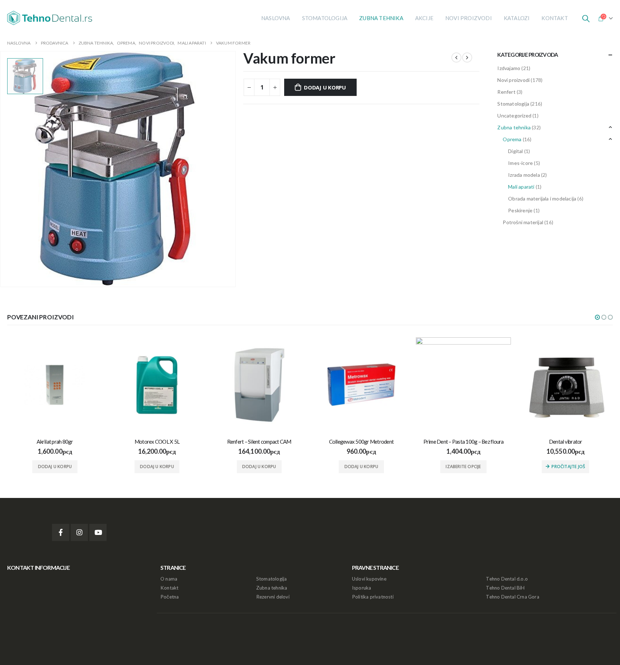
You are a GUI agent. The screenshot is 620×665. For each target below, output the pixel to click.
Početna (169, 597)
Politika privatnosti (373, 597)
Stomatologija (325, 18)
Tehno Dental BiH (505, 588)
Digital (515, 151)
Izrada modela (524, 175)
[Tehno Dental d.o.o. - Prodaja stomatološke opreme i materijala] (52, 18)
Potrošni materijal (523, 222)
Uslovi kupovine (369, 579)
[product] (55, 385)
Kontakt (554, 18)
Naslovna (275, 18)
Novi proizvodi (468, 18)
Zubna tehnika (381, 18)
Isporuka (361, 588)
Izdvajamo (508, 68)
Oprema (512, 139)
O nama (168, 579)
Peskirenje (520, 210)
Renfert (506, 92)
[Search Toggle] (586, 18)
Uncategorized (514, 115)
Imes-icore (520, 163)
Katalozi (517, 18)
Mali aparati (521, 187)
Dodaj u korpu (325, 87)
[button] (597, 317)
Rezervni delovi (273, 597)
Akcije (424, 18)
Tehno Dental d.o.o (507, 579)
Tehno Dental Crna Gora (512, 597)
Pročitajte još (568, 466)
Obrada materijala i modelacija (542, 198)
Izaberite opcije (463, 466)
